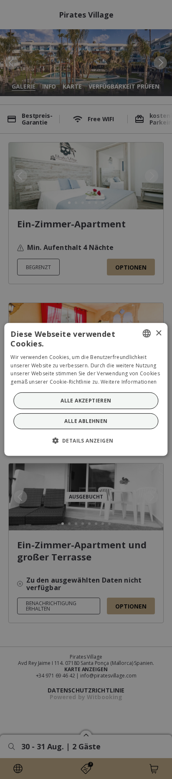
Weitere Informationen (129, 381)
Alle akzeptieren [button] (86, 400)
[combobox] (147, 333)
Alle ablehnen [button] (85, 421)
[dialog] (85, 389)
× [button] (158, 333)
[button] (86, 440)
